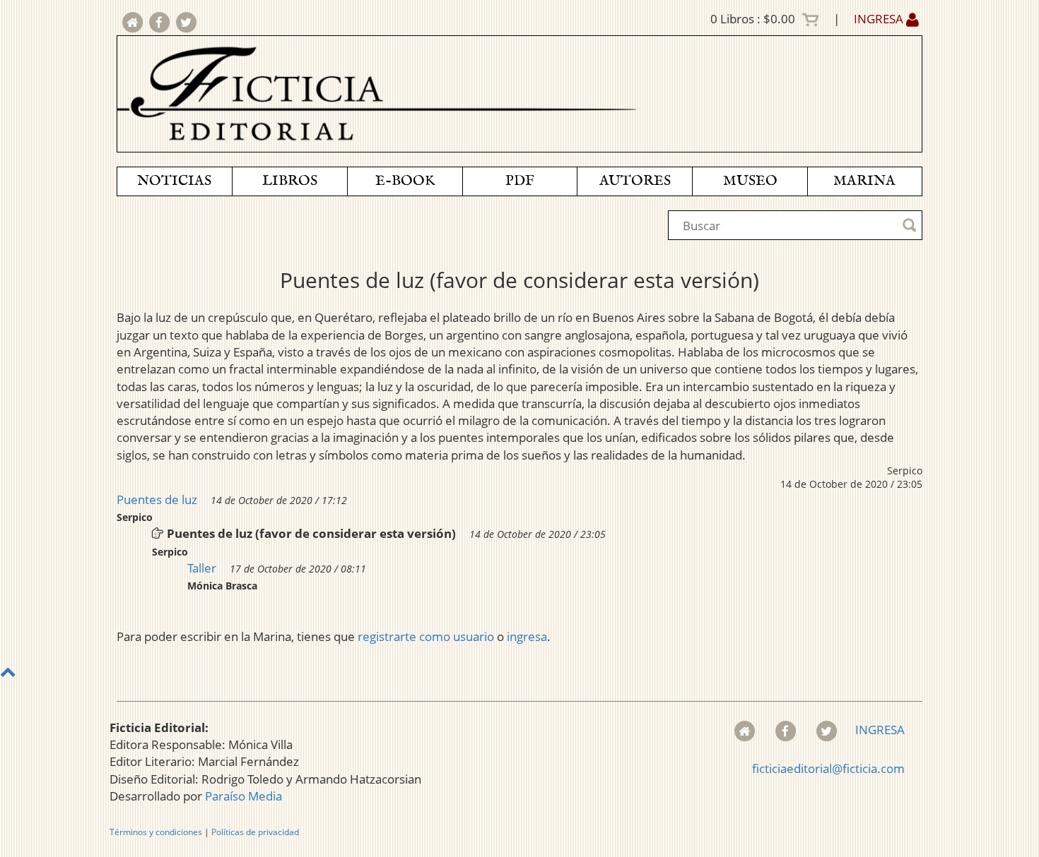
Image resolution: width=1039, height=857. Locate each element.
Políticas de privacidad (255, 832)
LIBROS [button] (289, 181)
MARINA (864, 181)
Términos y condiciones (156, 832)
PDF (519, 181)
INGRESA (880, 19)
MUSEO (750, 181)
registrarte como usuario (426, 636)
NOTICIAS (174, 181)
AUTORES (635, 181)
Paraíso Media (243, 796)
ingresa (527, 636)
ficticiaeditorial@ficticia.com (828, 768)
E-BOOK (405, 181)
